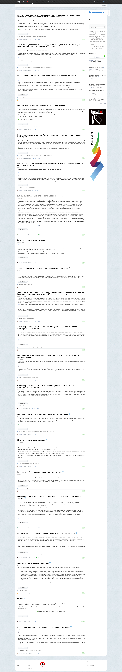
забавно (97, 34)
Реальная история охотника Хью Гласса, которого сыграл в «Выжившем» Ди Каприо (49, 136)
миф (34, 650)
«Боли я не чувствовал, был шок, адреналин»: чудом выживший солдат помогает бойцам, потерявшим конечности (48, 46)
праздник (92, 43)
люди (93, 38)
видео (95, 33)
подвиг (30, 36)
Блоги (37, 1)
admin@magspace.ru (91, 663)
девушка (26, 347)
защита (26, 126)
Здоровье (19, 474)
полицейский (39, 554)
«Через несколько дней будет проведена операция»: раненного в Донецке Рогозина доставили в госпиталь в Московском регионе (50, 293)
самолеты (98, 44)
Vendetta (20, 39)
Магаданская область (97, 39)
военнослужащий (25, 36)
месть (41, 155)
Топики (32, 1)
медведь (37, 155)
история (95, 36)
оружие (20, 590)
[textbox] (97, 27)
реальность (38, 650)
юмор (100, 48)
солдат (25, 431)
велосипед (24, 554)
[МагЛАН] (97, 125)
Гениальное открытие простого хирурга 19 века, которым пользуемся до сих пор (49, 497)
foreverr (90, 69)
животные (92, 34)
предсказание (34, 347)
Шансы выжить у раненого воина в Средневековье (40, 196)
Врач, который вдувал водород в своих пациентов (39, 472)
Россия (93, 44)
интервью (45, 36)
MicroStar (91, 64)
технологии (97, 46)
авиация (91, 31)
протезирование (49, 67)
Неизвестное (19, 78)
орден (29, 347)
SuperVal (90, 87)
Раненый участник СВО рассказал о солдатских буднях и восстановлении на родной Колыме (50, 164)
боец (22, 284)
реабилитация (40, 36)
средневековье (22, 232)
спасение (33, 377)
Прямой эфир (93, 53)
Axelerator (91, 60)
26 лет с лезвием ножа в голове (31, 240)
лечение (33, 488)
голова (23, 126)
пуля (23, 650)
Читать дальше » (23, 33)
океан (104, 41)
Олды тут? (91, 79)
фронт (43, 347)
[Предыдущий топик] (108, 11)
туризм (103, 46)
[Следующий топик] (108, 14)
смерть (102, 44)
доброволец (28, 187)
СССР (92, 46)
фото (97, 48)
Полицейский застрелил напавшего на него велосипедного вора (46, 533)
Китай (20, 259)
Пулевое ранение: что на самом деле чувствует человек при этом (46, 75)
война (20, 618)
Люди (49, 1)
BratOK (90, 81)
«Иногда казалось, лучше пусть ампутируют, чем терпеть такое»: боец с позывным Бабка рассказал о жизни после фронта (49, 16)
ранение (34, 36)
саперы (44, 431)
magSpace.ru (21, 1)
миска (37, 126)
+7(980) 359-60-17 (90, 665)
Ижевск (20, 554)
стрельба (27, 650)
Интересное (19, 107)
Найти (104, 5)
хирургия (52, 431)
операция (37, 259)
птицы (20, 377)
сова (23, 377)
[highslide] (18, 365)
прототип (29, 155)
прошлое (101, 43)
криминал (34, 554)
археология (97, 31)
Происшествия (20, 359)
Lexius (90, 98)
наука (90, 41)
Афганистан (21, 431)
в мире (91, 32)
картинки (100, 36)
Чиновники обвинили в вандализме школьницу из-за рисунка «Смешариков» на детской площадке (97, 84)
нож (26, 259)
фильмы (93, 48)
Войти (104, 1)
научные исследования (97, 41)
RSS (105, 103)
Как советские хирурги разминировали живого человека (42, 414)
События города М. (21, 167)
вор (28, 554)
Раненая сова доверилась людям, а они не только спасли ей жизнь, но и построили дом (49, 356)
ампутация (42, 67)
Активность (54, 1)
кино (104, 36)
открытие (33, 525)
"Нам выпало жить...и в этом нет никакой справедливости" (43, 268)
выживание (49, 155)
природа (97, 43)
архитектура (102, 31)
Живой (20, 599)
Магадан (98, 38)
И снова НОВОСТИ (21, 296)
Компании (42, 1)
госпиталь (30, 284)
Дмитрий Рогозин (22, 318)
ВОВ (20, 347)
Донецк (34, 67)
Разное (18, 49)
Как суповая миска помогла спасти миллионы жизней (41, 105)
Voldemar (90, 74)
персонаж (24, 155)
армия (20, 126)
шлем (34, 126)
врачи (33, 431)
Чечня (33, 618)
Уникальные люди (20, 19)
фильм (20, 155)
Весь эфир (101, 103)
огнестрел (24, 590)
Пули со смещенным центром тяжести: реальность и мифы (43, 627)
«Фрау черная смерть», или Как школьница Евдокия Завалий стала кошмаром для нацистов (47, 327)
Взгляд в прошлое (20, 416)
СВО (20, 36)
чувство (24, 97)
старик (23, 259)
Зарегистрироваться (98, 1)
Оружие (18, 565)
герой (22, 347)
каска (40, 126)
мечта (23, 618)
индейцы (33, 155)
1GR (89, 78)
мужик (26, 618)
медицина (25, 488)
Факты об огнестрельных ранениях (33, 563)
